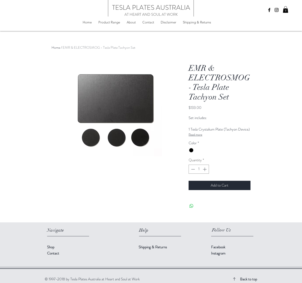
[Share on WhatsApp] (191, 206)
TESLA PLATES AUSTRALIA (151, 7)
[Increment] (205, 169)
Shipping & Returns (153, 247)
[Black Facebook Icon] (269, 10)
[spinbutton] (199, 169)
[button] (285, 9)
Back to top (248, 279)
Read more (195, 134)
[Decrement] (192, 169)
